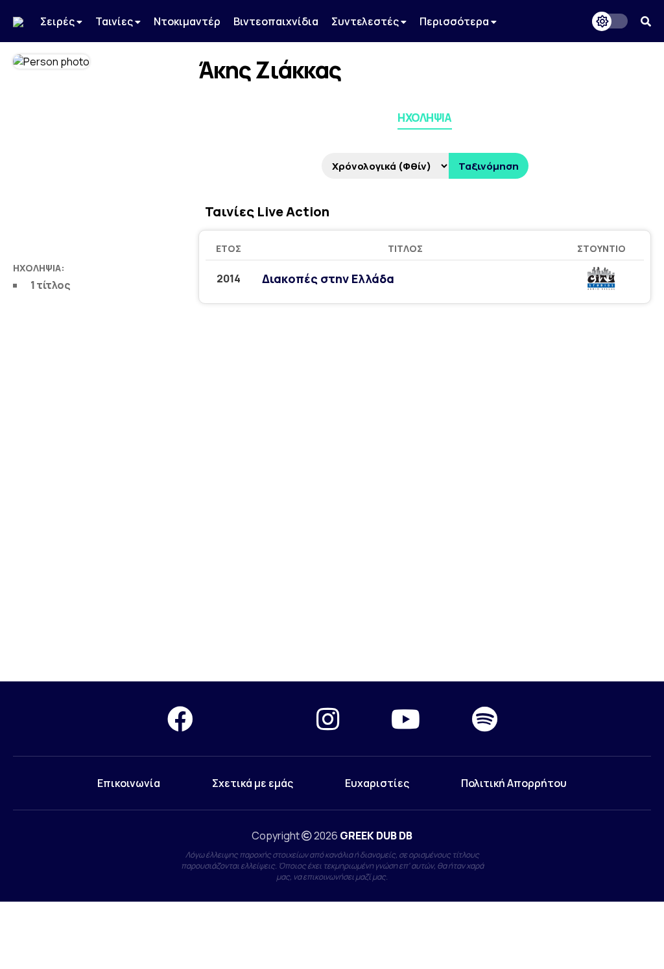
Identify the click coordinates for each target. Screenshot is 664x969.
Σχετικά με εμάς (252, 783)
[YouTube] (405, 718)
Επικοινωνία (128, 783)
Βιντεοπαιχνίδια (275, 21)
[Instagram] (327, 718)
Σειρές (58, 21)
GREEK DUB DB (376, 835)
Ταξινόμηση (488, 166)
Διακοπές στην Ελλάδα (328, 278)
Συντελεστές (366, 21)
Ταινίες (115, 21)
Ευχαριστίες (377, 783)
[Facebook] (180, 718)
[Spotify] (484, 718)
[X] (255, 718)
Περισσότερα (455, 21)
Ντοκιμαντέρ (187, 21)
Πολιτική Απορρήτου (514, 783)
